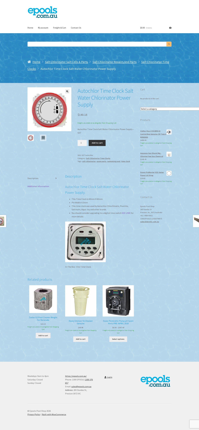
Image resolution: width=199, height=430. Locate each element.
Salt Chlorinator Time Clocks (98, 158)
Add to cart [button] (43, 335)
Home (30, 27)
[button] (67, 91)
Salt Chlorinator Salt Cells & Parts (66, 62)
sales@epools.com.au (149, 221)
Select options (118, 339)
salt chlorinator (89, 161)
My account (43, 27)
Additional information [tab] (38, 186)
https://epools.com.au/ (76, 376)
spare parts (101, 161)
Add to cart (97, 142)
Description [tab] (32, 178)
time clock (125, 161)
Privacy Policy (33, 414)
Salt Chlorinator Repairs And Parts (114, 62)
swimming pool (113, 161)
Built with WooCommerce (54, 414)
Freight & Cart (59, 27)
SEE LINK (125, 213)
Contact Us (76, 27)
